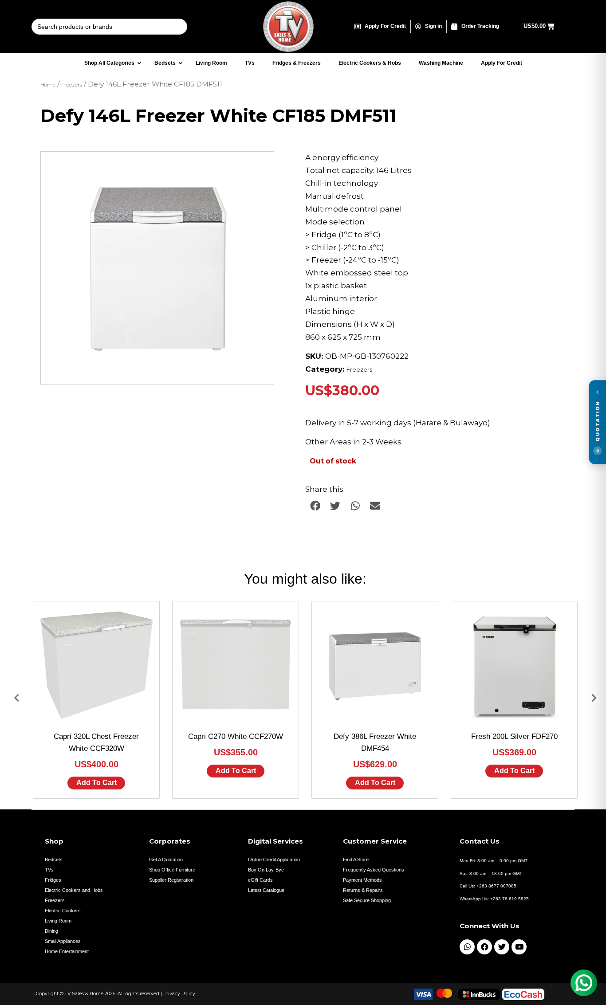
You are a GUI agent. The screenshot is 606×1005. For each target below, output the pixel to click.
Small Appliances (63, 941)
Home (47, 85)
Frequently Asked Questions (373, 869)
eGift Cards (260, 880)
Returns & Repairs (363, 890)
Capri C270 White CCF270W (235, 736)
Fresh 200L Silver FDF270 (514, 736)
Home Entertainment (67, 951)
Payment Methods (362, 880)
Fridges (53, 880)
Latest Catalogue (266, 890)
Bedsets (54, 859)
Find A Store (356, 859)
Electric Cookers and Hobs (74, 890)
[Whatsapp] (467, 946)
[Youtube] (519, 946)
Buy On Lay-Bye (266, 869)
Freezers (71, 85)
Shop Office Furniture (172, 869)
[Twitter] (501, 946)
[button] (259, 167)
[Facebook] (484, 946)
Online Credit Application (274, 859)
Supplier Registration (171, 880)
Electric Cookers (63, 910)
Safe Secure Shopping (367, 900)
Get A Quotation (166, 859)
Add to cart (96, 782)
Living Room (58, 920)
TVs (49, 869)
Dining (51, 931)
